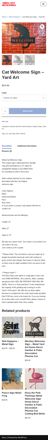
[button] (42, 26)
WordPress (22, 437)
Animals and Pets (16, 126)
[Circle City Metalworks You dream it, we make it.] (9, 4)
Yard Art (22, 134)
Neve (4, 437)
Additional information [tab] (27, 146)
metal (17, 134)
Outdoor (35, 126)
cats (10, 134)
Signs (40, 126)
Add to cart (27, 111)
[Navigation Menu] (43, 4)
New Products (14, 17)
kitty (13, 134)
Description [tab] (7, 146)
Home (4, 17)
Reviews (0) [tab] (7, 151)
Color (4, 93)
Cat (7, 134)
